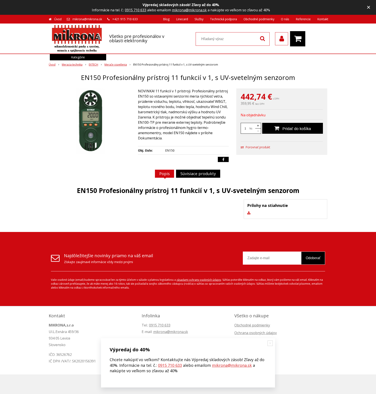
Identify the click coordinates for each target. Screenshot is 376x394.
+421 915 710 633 (125, 19)
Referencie (303, 19)
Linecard (182, 19)
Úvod (58, 19)
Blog (166, 19)
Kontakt (322, 19)
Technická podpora (223, 19)
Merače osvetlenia (115, 64)
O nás (285, 19)
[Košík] (298, 38)
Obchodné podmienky (258, 19)
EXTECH (93, 64)
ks (251, 128)
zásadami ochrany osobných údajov (198, 280)
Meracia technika (72, 64)
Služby (199, 19)
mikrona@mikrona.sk (189, 10)
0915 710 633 (135, 10)
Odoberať (313, 258)
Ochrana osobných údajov (255, 332)
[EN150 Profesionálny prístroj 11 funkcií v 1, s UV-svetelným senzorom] (90, 121)
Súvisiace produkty (198, 173)
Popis (164, 173)
